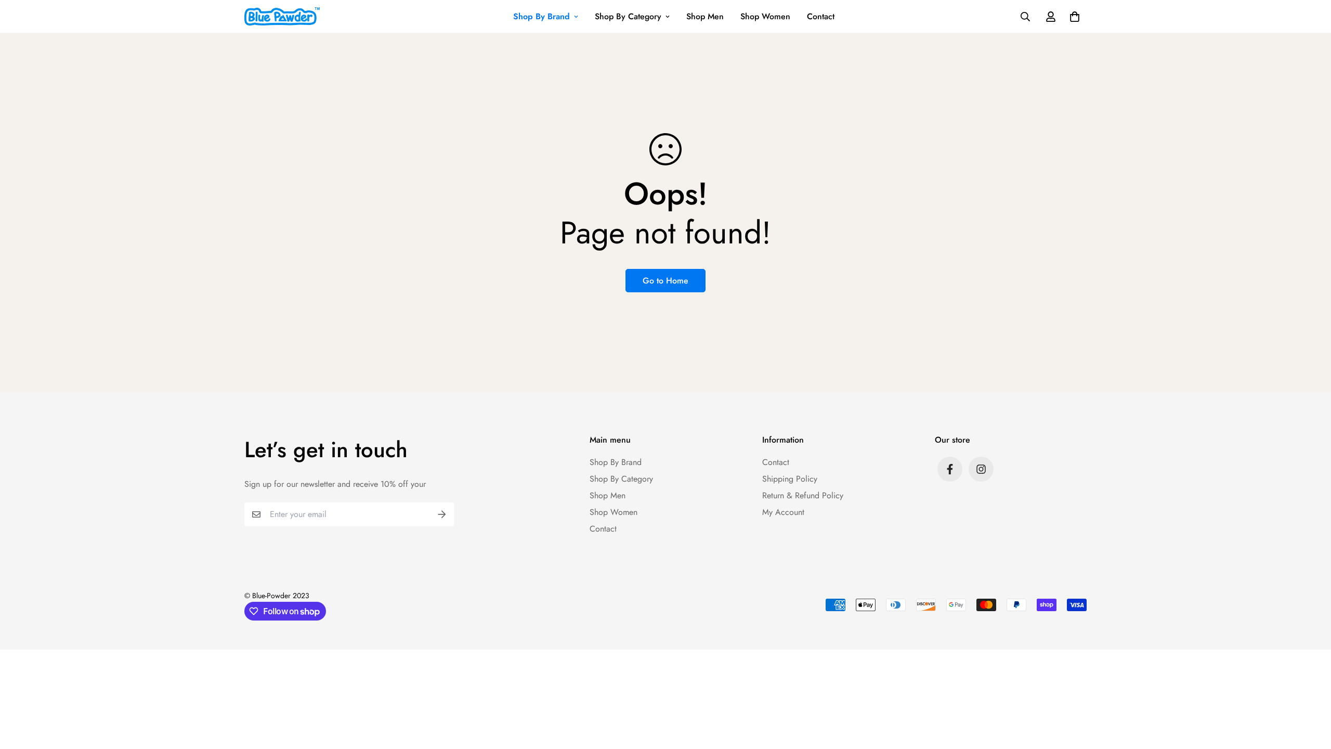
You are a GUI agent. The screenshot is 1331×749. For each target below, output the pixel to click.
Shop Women (765, 16)
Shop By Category (628, 16)
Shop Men (705, 16)
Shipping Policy (789, 479)
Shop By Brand (541, 16)
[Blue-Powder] (282, 16)
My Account (783, 512)
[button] (1072, 17)
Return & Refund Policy (802, 495)
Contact (820, 16)
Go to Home (665, 281)
